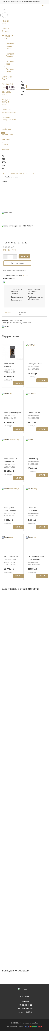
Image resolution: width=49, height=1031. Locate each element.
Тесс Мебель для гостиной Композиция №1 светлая (24, 614)
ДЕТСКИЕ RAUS (3, 93)
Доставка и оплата (3, 141)
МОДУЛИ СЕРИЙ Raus (3, 102)
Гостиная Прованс (7, 55)
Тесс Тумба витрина (12, 413)
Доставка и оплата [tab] (22, 313)
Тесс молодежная (11, 905)
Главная (6, 174)
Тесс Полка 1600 (35, 413)
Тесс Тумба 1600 (35, 364)
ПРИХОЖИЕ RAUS (3, 85)
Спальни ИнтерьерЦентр (3, 118)
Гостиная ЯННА (7, 70)
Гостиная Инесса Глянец (7, 46)
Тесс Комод (33, 459)
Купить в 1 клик (17, 263)
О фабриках (3, 128)
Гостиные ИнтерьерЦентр (3, 111)
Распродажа (3, 134)
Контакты (3, 149)
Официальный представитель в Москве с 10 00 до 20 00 (20, 1)
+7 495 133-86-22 (4, 162)
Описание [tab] (7, 313)
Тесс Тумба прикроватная (14, 864)
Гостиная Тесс (7, 62)
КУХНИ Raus (3, 22)
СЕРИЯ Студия (3, 29)
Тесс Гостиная (10, 739)
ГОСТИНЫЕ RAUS (3, 37)
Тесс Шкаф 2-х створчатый (15, 697)
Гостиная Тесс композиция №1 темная (19, 944)
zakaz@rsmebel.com (25, 1009)
